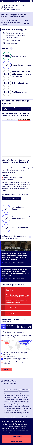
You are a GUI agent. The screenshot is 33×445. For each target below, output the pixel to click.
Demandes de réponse (21, 65)
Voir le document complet (11, 199)
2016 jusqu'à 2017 (9, 119)
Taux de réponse (18, 56)
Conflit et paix (11, 307)
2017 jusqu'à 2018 (24, 119)
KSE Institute (27, 249)
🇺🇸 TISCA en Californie (7, 179)
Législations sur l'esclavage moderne (12, 108)
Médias (21, 389)
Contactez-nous (24, 391)
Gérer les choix (16, 441)
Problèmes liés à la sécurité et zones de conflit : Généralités (17, 296)
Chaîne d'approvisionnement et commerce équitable (17, 302)
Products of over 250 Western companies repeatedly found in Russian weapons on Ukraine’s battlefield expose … (14, 256)
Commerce (10, 313)
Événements (7, 389)
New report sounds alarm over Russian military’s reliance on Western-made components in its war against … (15, 272)
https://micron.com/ (12, 43)
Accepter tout (17, 437)
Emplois (15, 389)
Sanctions (9, 290)
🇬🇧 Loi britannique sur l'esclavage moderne (12, 177)
